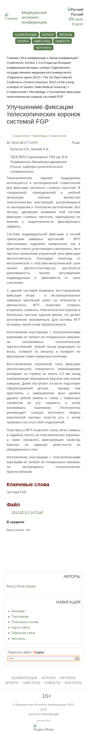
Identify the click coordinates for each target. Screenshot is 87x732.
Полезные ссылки (25, 622)
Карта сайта (21, 627)
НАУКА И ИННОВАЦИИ (43, 714)
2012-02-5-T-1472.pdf (27, 512)
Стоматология (57, 135)
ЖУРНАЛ (48, 34)
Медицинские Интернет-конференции (41, 704)
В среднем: (16, 522)
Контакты (18, 638)
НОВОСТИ (62, 41)
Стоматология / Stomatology (26, 92)
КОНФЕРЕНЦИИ (26, 34)
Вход (10, 586)
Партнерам (20, 616)
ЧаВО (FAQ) (42, 41)
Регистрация (26, 586)
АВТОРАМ (65, 34)
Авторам (18, 611)
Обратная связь (23, 633)
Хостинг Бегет (43, 720)
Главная (12, 58)
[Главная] (13, 18)
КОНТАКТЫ (43, 47)
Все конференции (33, 58)
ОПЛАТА (23, 41)
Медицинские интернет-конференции (34, 17)
